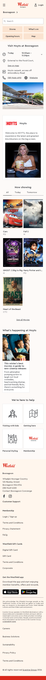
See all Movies (23, 320)
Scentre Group (30, 670)
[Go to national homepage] (9, 465)
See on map (13, 66)
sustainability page (9, 621)
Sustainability (9, 645)
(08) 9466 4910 (14, 78)
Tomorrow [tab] (32, 192)
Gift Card (7, 556)
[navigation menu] (6, 5)
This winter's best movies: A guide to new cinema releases (15, 366)
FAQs (5, 535)
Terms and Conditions (13, 523)
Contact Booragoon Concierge (17, 491)
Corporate (8, 568)
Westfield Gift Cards (12, 544)
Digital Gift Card (10, 550)
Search (10, 21)
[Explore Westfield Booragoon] (23, 5)
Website (34, 78)
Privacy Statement (11, 529)
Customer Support (11, 502)
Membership (8, 511)
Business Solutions (11, 637)
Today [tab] (18, 192)
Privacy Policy (9, 653)
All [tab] (7, 192)
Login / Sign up (10, 517)
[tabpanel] (23, 259)
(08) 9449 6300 (10, 488)
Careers (6, 629)
